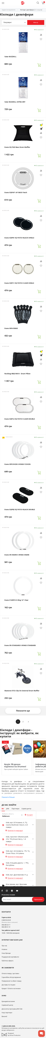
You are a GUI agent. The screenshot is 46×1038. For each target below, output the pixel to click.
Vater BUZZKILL (10, 57)
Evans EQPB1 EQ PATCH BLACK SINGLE (19, 238)
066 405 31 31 (6, 927)
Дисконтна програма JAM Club (12, 1009)
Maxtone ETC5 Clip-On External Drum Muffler (21, 691)
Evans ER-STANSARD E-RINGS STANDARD (20, 645)
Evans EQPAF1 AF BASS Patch (15, 192)
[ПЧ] (41, 128)
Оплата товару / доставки (10, 973)
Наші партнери (7, 1013)
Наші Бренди (6, 953)
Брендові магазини (8, 1001)
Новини (4, 949)
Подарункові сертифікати (10, 957)
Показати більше (8, 797)
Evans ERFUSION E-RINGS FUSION (17, 464)
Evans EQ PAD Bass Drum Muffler (17, 147)
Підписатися (38, 899)
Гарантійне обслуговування (11, 977)
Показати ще (23, 710)
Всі (3, 809)
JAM (7, 809)
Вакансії (4, 1016)
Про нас (4, 946)
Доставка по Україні (8, 985)
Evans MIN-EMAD (11, 328)
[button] (38, 3)
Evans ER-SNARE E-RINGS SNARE (16, 555)
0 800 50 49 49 (6, 920)
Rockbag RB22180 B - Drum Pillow (17, 374)
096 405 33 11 (6, 925)
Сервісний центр (7, 1005)
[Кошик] (39, 65)
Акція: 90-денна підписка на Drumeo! (15, 765)
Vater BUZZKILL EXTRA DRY (14, 102)
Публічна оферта (7, 961)
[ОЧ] (41, 125)
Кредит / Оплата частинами (11, 988)
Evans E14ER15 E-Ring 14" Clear (16, 600)
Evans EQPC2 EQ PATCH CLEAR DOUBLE (19, 419)
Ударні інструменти (8, 10)
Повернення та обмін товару (11, 981)
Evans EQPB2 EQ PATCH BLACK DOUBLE (19, 510)
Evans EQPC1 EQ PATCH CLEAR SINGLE (19, 283)
